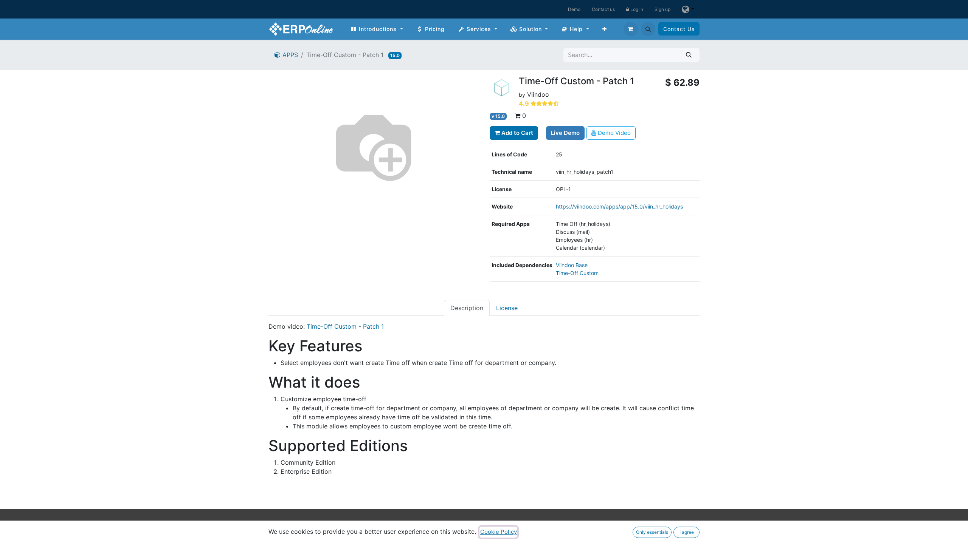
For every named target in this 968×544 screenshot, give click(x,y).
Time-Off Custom (577, 273)
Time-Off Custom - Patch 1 (345, 326)
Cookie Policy (498, 531)
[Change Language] (688, 9)
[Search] (689, 55)
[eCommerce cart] (631, 29)
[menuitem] (376, 29)
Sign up (662, 9)
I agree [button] (686, 532)
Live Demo (565, 132)
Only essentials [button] (652, 532)
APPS (289, 55)
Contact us (603, 9)
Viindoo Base (572, 265)
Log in (636, 9)
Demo (574, 9)
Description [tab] (466, 308)
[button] (648, 29)
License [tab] (507, 308)
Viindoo (538, 94)
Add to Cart (516, 132)
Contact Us (679, 29)
